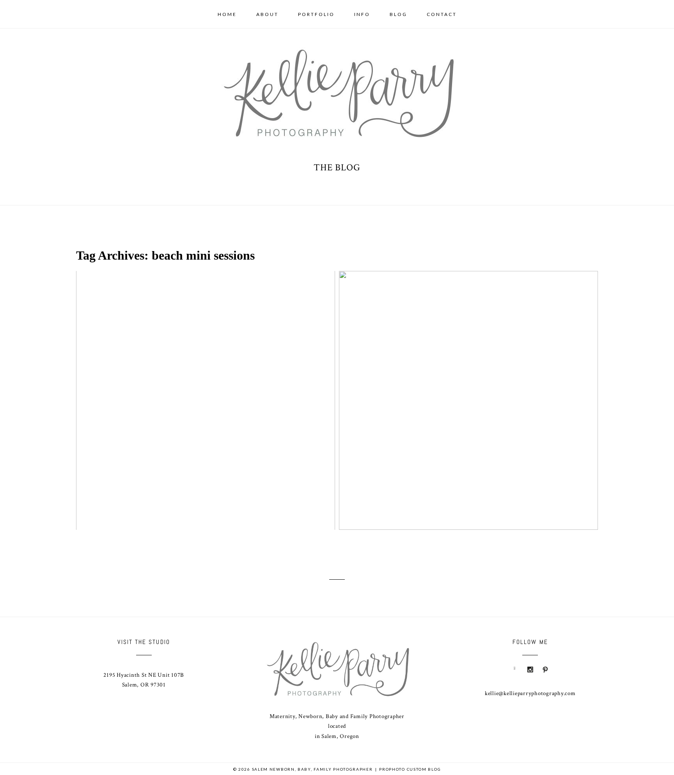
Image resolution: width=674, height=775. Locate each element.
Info (362, 14)
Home (227, 14)
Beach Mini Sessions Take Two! (204, 387)
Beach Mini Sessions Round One (467, 387)
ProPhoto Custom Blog (410, 769)
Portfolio (316, 14)
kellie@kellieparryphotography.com (530, 693)
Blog (398, 14)
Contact (442, 14)
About (267, 14)
